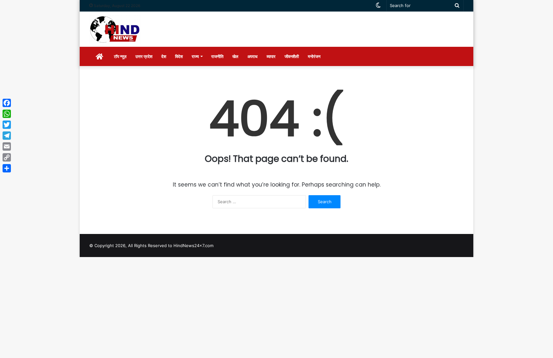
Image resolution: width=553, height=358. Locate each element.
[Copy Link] (6, 157)
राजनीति (217, 56)
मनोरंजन (314, 56)
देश (163, 56)
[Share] (6, 168)
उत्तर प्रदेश (143, 56)
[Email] (6, 146)
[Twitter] (6, 124)
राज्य (195, 56)
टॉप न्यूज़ (120, 56)
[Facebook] (6, 102)
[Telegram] (6, 135)
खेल (235, 56)
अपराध (252, 56)
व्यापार (271, 56)
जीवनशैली (292, 56)
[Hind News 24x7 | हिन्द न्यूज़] (115, 29)
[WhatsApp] (6, 113)
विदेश (179, 56)
